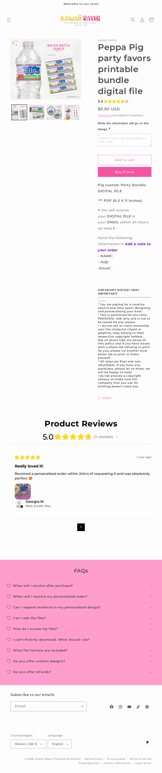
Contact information (117, 763)
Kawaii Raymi (44, 758)
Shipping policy (89, 763)
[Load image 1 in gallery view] (19, 112)
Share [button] (107, 398)
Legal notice (143, 763)
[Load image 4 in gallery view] (72, 112)
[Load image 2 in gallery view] (37, 112)
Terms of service (140, 758)
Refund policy (94, 758)
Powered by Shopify (67, 758)
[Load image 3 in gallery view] (54, 112)
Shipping (104, 115)
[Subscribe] (81, 706)
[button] (9, 20)
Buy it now (124, 172)
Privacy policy (116, 758)
